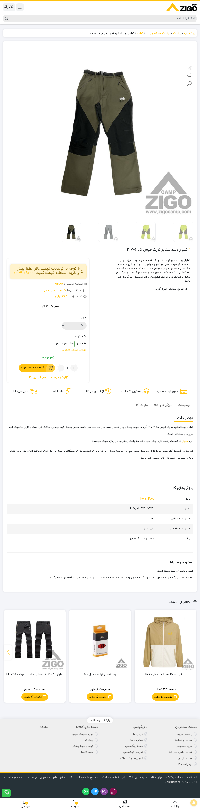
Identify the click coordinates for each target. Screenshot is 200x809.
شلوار (140, 33)
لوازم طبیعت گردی (82, 734)
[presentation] (8, 652)
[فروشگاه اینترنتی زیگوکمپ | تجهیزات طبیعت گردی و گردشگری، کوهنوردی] (181, 7)
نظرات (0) (142, 405)
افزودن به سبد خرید (33, 368)
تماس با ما (136, 740)
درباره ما (138, 734)
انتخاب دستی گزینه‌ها (74, 350)
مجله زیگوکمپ (134, 746)
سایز (84, 317)
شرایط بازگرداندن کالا (180, 752)
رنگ (79, 336)
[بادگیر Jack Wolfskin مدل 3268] (165, 641)
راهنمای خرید (184, 734)
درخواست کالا (184, 764)
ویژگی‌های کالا (163, 405)
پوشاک (177, 33)
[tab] (184, 405)
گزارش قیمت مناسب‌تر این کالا (48, 377)
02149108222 (24, 273)
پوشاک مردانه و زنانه (158, 33)
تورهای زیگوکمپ (133, 752)
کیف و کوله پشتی (82, 746)
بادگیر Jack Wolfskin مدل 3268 (165, 675)
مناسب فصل (51, 290)
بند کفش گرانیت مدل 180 (100, 675)
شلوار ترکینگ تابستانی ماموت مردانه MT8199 (34, 675)
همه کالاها (87, 752)
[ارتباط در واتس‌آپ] (6, 793)
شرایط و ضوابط (183, 740)
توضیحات (184, 405)
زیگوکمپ (189, 33)
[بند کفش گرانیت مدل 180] (100, 641)
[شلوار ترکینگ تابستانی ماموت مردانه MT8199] (35, 641)
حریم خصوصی (184, 746)
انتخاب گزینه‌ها (163, 697)
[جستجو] (6, 18)
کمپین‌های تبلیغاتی (131, 758)
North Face (147, 499)
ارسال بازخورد (184, 758)
